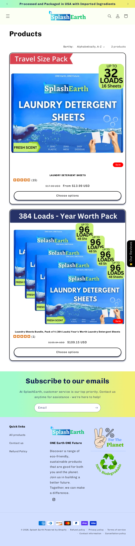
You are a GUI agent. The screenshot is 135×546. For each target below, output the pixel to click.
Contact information (90, 533)
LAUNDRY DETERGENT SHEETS (67, 175)
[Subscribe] (96, 407)
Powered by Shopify (55, 530)
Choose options (67, 195)
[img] (21, 180)
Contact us (16, 443)
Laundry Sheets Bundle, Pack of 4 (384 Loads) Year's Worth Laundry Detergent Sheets (67, 332)
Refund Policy (18, 451)
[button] (8, 16)
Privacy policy (96, 530)
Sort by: (68, 46)
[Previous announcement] (7, 4)
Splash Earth (37, 530)
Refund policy (77, 530)
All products (17, 435)
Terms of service (116, 530)
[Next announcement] (128, 4)
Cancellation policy (115, 533)
